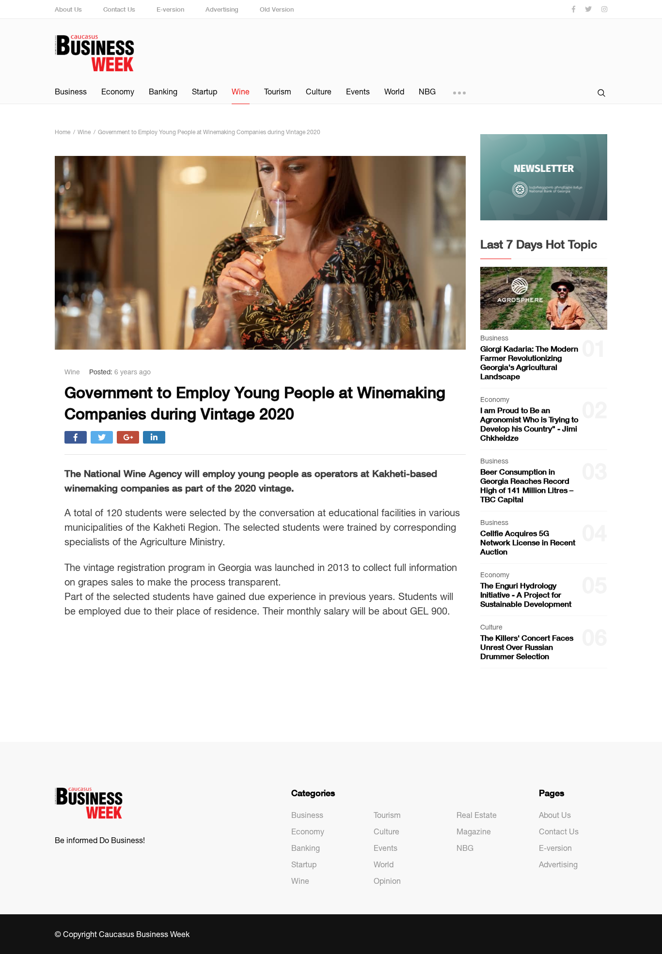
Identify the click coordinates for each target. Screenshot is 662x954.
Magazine (474, 831)
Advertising (221, 9)
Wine (241, 91)
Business (71, 91)
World (394, 91)
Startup (204, 91)
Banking (163, 91)
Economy (117, 91)
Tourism (277, 91)
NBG (427, 91)
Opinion (387, 881)
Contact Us (119, 9)
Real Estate (477, 815)
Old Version (277, 9)
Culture (318, 91)
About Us (68, 9)
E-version (170, 9)
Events (358, 91)
